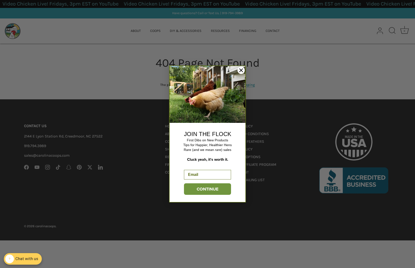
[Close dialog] (241, 70)
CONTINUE (208, 189)
